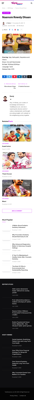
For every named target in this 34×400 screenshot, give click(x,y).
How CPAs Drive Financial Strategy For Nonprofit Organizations (20, 352)
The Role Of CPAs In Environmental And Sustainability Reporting (20, 268)
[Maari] (17, 188)
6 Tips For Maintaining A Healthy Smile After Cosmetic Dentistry (21, 257)
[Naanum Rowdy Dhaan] (17, 43)
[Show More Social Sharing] (21, 29)
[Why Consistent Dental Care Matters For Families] (6, 374)
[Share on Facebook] (9, 29)
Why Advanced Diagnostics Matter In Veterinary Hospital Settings (21, 246)
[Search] (31, 3)
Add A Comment (17, 211)
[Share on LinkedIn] (18, 29)
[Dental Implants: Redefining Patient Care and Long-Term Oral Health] (6, 341)
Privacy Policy (14, 395)
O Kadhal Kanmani (24, 86)
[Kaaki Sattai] (17, 133)
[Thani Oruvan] (17, 160)
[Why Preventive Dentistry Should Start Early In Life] (6, 237)
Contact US (23, 395)
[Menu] (3, 3)
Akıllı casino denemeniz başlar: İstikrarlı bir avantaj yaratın (20, 290)
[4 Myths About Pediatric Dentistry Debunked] (6, 227)
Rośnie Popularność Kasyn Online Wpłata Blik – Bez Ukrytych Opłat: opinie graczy (22, 324)
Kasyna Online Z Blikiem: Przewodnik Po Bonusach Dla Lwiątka (21, 313)
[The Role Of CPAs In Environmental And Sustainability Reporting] (6, 268)
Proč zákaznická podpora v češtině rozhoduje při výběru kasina (21, 301)
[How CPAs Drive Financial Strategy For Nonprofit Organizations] (6, 352)
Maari (4, 201)
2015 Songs (6, 13)
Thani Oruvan (7, 174)
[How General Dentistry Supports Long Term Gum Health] (6, 363)
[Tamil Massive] (17, 3)
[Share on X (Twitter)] (12, 29)
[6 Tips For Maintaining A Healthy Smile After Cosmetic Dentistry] (6, 257)
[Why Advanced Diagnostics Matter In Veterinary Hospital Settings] (6, 246)
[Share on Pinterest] (15, 29)
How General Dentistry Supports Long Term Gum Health (20, 363)
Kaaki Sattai (6, 146)
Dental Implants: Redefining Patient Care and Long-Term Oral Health (21, 341)
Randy (9, 23)
